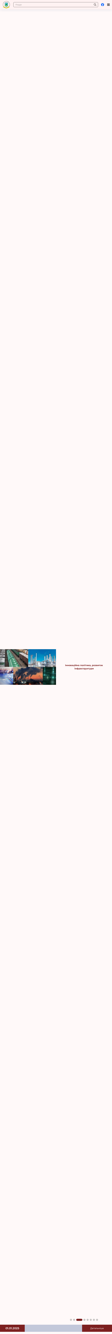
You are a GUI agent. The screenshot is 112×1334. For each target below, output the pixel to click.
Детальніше (97, 1328)
